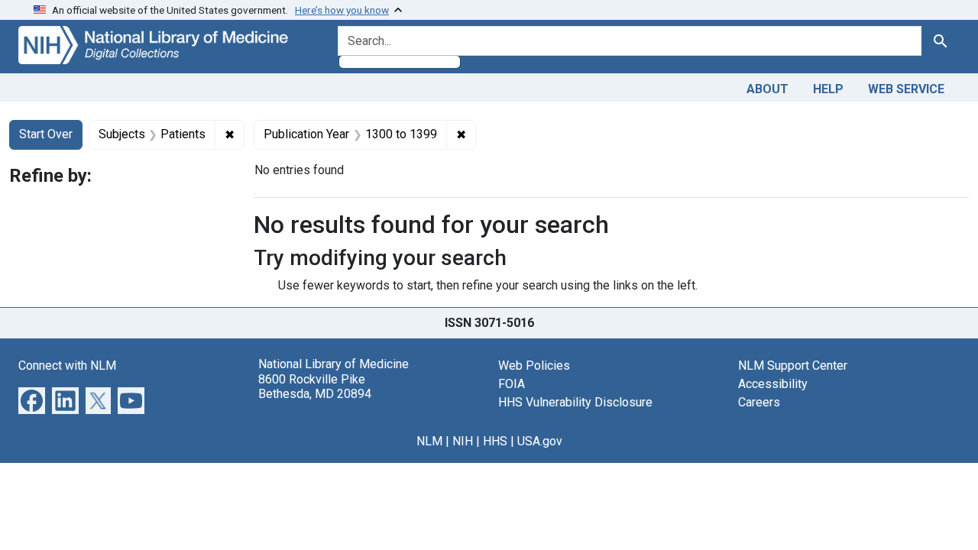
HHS (495, 441)
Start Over (46, 134)
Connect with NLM (67, 365)
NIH (462, 441)
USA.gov (539, 441)
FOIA (511, 384)
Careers (759, 402)
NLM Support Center (792, 365)
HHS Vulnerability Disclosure (575, 402)
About (767, 89)
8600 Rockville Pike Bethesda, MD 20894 (314, 386)
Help (828, 89)
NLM (429, 441)
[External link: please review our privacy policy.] (31, 400)
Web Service (906, 89)
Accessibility (773, 384)
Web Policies (534, 365)
